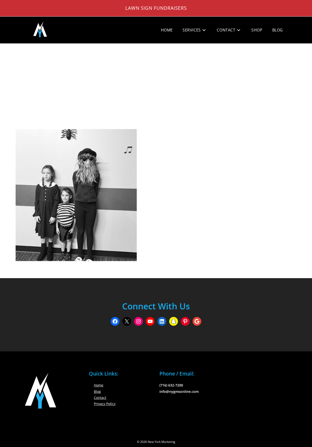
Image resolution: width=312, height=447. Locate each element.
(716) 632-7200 (171, 385)
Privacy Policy (105, 403)
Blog (97, 391)
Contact (100, 397)
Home (98, 385)
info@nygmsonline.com (179, 391)
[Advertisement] (156, 80)
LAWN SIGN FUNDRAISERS (156, 8)
